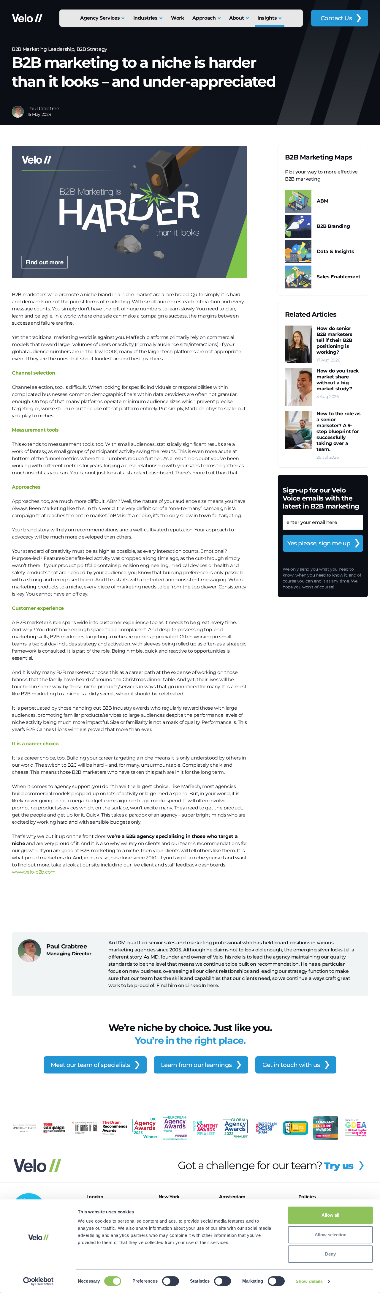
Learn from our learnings (196, 1064)
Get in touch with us (291, 1064)
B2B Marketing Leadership (43, 49)
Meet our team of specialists (90, 1064)
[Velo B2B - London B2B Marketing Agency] (27, 18)
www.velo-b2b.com (34, 872)
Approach (204, 18)
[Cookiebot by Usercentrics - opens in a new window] (38, 1281)
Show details (309, 1281)
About (236, 18)
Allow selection (330, 1234)
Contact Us (336, 18)
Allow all (330, 1215)
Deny (330, 1253)
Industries (145, 18)
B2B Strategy (92, 49)
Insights (267, 18)
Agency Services (100, 18)
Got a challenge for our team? (265, 1165)
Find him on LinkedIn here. (187, 985)
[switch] (170, 1281)
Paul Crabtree (43, 108)
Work (177, 18)
